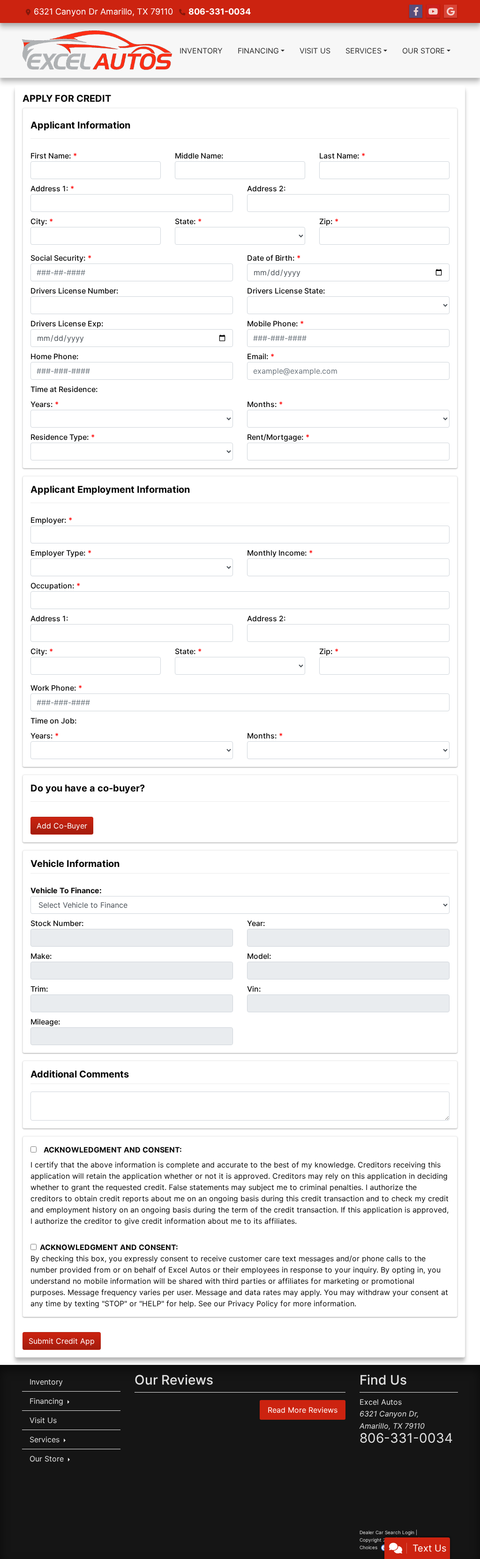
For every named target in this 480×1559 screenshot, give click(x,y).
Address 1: (49, 188)
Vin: (254, 989)
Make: (41, 956)
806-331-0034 (219, 11)
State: (185, 221)
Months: (262, 404)
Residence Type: (59, 437)
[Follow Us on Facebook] (415, 11)
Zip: (326, 221)
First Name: (50, 155)
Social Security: (58, 258)
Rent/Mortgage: (275, 437)
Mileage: (45, 1021)
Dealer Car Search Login (387, 1532)
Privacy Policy (253, 1303)
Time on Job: (53, 720)
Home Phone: (54, 356)
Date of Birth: (271, 258)
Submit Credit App (62, 1341)
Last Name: (339, 155)
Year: (256, 923)
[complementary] (452, 1531)
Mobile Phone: (272, 323)
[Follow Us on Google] (450, 11)
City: (38, 221)
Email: (258, 356)
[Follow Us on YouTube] (433, 11)
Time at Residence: (64, 389)
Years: (41, 404)
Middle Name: (199, 155)
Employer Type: (58, 552)
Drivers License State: (286, 290)
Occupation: (52, 585)
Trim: (39, 989)
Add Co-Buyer (62, 825)
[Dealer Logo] (97, 50)
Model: (259, 956)
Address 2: (266, 188)
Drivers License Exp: (67, 323)
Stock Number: (57, 923)
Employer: (48, 520)
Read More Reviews (303, 1410)
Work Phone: (53, 688)
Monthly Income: (277, 552)
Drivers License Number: (74, 290)
